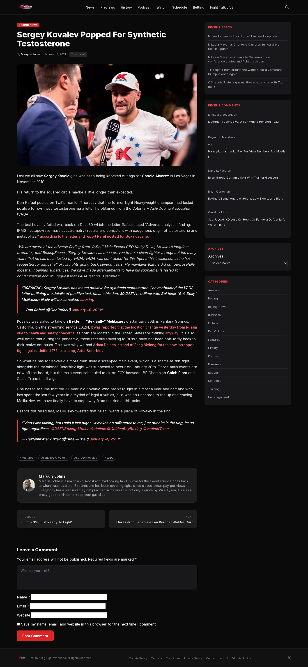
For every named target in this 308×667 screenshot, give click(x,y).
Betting (213, 298)
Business (214, 315)
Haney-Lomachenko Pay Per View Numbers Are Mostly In (246, 154)
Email (23, 606)
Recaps (213, 372)
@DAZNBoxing (63, 428)
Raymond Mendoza (221, 137)
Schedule (214, 380)
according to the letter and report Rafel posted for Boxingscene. (94, 236)
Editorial (213, 323)
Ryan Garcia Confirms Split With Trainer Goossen (243, 177)
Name (23, 597)
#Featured (27, 457)
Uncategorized (218, 397)
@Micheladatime (91, 428)
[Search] (287, 7)
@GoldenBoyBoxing (124, 428)
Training (214, 389)
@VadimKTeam (155, 428)
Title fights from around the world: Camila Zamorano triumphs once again (245, 72)
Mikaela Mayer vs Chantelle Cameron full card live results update (243, 47)
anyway (171, 333)
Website (23, 615)
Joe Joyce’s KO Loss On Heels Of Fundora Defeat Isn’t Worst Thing (246, 222)
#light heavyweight (54, 457)
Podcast (214, 356)
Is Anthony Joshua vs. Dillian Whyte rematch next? (243, 121)
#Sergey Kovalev (85, 457)
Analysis (214, 290)
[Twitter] (289, 658)
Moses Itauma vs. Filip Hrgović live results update (242, 36)
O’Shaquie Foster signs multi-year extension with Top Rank (245, 84)
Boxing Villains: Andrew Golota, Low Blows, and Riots (245, 198)
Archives (215, 256)
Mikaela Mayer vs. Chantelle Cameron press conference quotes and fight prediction (239, 59)
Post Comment (35, 636)
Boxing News (28, 25)
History (213, 348)
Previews (214, 364)
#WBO (109, 457)
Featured (214, 339)
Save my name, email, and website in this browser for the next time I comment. (88, 624)
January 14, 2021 (86, 310)
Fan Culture (216, 331)
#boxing (87, 299)
